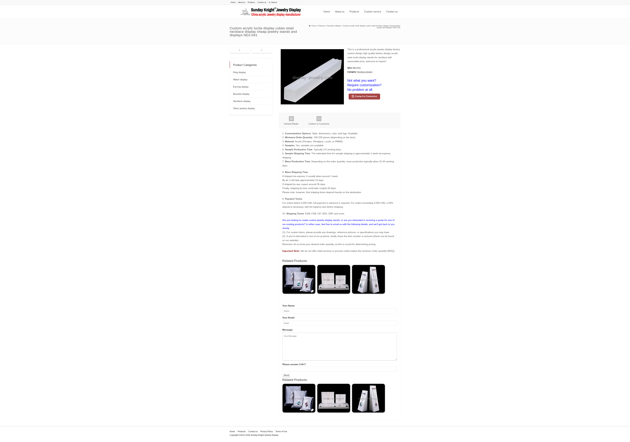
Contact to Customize (366, 96)
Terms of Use (281, 431)
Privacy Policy (266, 431)
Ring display (239, 72)
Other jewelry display (244, 108)
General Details (291, 124)
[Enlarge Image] (312, 49)
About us (241, 2)
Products (251, 2)
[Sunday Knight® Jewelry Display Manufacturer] (270, 12)
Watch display (240, 79)
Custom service (372, 11)
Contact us (262, 2)
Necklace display (364, 72)
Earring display (241, 86)
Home (233, 2)
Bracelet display (241, 94)
